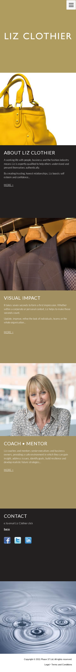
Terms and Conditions (61, 664)
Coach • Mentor (25, 443)
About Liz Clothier (29, 152)
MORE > (8, 185)
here (7, 529)
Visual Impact (22, 298)
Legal (46, 664)
